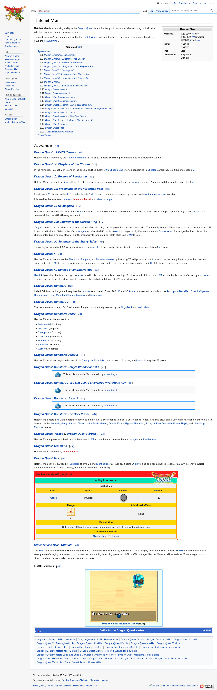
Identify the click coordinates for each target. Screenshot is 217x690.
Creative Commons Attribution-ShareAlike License (85, 680)
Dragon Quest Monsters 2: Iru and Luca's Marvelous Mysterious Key (80, 382)
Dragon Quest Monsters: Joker (54, 314)
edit (57, 146)
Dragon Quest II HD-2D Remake (55, 152)
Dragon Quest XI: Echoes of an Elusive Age (63, 269)
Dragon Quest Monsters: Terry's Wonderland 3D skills (108, 650)
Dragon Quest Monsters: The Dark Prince (62, 414)
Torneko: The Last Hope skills (52, 647)
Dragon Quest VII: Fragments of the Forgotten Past (68, 188)
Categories (41, 639)
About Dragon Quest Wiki (59, 686)
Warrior (136, 182)
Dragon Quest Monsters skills (86, 647)
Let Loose (199, 211)
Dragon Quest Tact (46, 458)
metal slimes (90, 37)
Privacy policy (39, 686)
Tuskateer (73, 463)
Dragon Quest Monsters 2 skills (121, 647)
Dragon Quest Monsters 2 (51, 301)
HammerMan (41, 295)
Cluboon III (44, 336)
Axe (154, 259)
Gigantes (204, 291)
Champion (43, 332)
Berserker (43, 328)
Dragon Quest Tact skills (49, 662)
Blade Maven (100, 423)
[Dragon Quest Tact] (163, 478)
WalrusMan (144, 307)
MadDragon (68, 295)
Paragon (150, 423)
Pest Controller (164, 423)
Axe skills (70, 639)
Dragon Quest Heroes (48, 433)
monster (162, 194)
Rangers (85, 259)
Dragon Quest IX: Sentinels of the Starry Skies (65, 241)
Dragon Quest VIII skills (89, 643)
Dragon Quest (85, 28)
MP (194, 169)
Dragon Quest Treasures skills (171, 658)
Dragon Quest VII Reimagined (54, 206)
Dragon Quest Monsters (50, 285)
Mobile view (91, 686)
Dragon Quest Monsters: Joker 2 (56, 354)
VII (193, 37)
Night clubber (103, 463)
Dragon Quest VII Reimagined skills (55, 643)
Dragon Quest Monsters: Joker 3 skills (138, 654)
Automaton (151, 194)
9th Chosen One (114, 169)
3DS (68, 194)
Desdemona (149, 439)
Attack (132, 291)
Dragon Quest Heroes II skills (137, 658)
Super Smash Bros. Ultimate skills (83, 662)
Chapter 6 (152, 169)
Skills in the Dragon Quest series (122, 630)
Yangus (38, 227)
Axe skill (95, 247)
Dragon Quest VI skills (159, 639)
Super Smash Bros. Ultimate (53, 545)
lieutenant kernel (82, 199)
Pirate (80, 211)
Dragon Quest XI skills (168, 643)
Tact (198, 40)
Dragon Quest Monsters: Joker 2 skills (56, 650)
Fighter (129, 423)
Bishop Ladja (85, 423)
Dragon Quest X (44, 253)
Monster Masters (105, 259)
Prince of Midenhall (77, 157)
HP (151, 263)
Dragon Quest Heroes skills (104, 658)
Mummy (80, 295)
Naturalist (43, 344)
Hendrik (38, 275)
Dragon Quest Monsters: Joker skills (160, 647)
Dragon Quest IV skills (133, 639)
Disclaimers (78, 686)
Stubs (52, 639)
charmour (67, 199)
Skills (60, 639)
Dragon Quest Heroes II (82, 433)
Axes (117, 231)
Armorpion (172, 291)
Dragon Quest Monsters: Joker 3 (56, 398)
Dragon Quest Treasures (50, 446)
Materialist (43, 340)
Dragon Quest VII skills (185, 639)
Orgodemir (127, 307)
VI (193, 34)
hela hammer (51, 40)
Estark (120, 423)
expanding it (110, 374)
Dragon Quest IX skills (116, 643)
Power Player (180, 423)
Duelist (112, 423)
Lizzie (66, 182)
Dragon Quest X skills (142, 643)
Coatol (194, 291)
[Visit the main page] (14, 13)
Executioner (166, 231)
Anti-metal (43, 324)
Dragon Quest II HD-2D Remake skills (98, 639)
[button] (207, 630)
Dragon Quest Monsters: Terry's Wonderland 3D (66, 367)
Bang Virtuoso (68, 423)
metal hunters (70, 451)
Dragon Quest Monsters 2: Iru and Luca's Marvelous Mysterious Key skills (76, 654)
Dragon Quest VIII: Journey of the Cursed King (65, 221)
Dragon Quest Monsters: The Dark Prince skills (61, 658)
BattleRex (184, 291)
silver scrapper (105, 199)
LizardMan (55, 295)
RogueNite (96, 295)
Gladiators (74, 259)
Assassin (55, 423)
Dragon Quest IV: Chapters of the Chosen (62, 164)
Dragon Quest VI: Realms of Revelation (60, 176)
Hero (41, 550)
